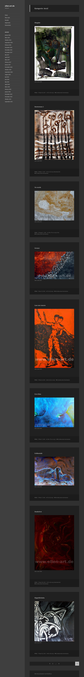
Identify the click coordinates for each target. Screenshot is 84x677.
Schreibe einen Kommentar (62, 92)
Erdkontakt (38, 453)
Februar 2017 (8, 62)
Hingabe (37, 23)
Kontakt (7, 20)
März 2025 (7, 37)
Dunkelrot (38, 512)
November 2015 (8, 96)
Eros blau (38, 394)
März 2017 (7, 59)
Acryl (52, 92)
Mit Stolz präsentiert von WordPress (43, 673)
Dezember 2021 (8, 47)
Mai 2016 (7, 82)
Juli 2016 (7, 77)
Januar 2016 (8, 91)
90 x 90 (49, 653)
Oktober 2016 (8, 69)
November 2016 (8, 67)
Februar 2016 (8, 89)
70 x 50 (49, 92)
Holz (58, 232)
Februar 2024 (8, 45)
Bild (36, 92)
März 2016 (7, 87)
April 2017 (7, 57)
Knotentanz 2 (39, 107)
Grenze (37, 248)
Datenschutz (8, 25)
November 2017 (8, 52)
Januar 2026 (8, 35)
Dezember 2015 (8, 94)
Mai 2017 (7, 55)
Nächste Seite (77, 664)
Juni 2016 (7, 79)
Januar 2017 (8, 64)
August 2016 (8, 74)
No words (38, 187)
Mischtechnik (57, 171)
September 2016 (9, 72)
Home (6, 15)
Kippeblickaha (40, 598)
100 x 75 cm (51, 232)
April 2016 (7, 84)
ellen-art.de (10, 6)
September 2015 (9, 101)
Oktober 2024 (8, 40)
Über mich (7, 17)
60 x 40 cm (49, 380)
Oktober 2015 (8, 99)
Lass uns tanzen (40, 305)
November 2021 (8, 50)
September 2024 (9, 42)
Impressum (7, 22)
